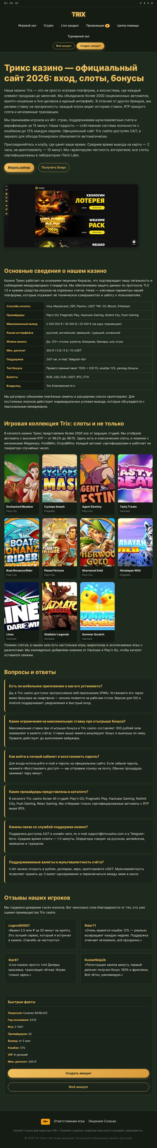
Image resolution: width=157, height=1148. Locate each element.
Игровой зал (27, 25)
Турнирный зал (78, 36)
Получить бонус (54, 167)
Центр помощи (128, 25)
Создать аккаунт (90, 45)
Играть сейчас (19, 167)
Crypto (48, 25)
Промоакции (97, 25)
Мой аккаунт (63, 45)
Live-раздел (70, 25)
